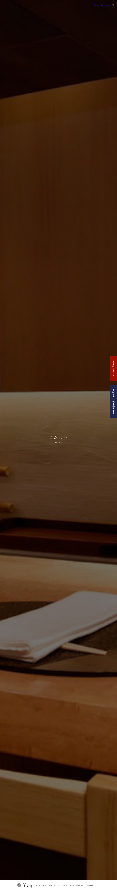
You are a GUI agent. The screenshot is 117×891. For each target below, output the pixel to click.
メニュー (45, 885)
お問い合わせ (80, 885)
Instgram (90, 885)
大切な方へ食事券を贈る (113, 401)
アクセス (57, 885)
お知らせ (71, 885)
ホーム (38, 885)
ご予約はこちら (113, 368)
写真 (50, 885)
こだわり (64, 885)
